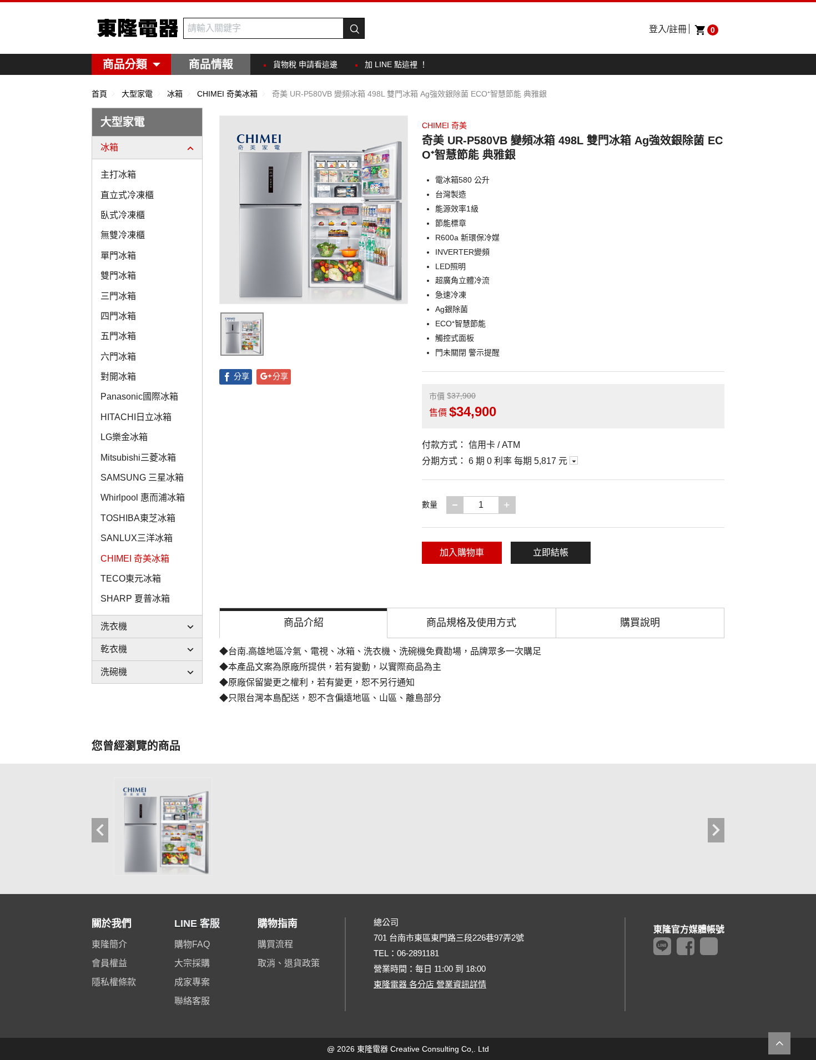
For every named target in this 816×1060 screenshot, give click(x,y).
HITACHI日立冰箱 (136, 417)
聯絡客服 (192, 1001)
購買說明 (640, 622)
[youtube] (709, 946)
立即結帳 (550, 552)
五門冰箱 (118, 336)
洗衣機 (113, 626)
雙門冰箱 (118, 275)
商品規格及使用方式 (471, 622)
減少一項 (463, 504)
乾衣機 (113, 649)
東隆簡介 (109, 944)
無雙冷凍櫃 (122, 235)
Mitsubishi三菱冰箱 (138, 457)
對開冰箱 (118, 376)
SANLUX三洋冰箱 (136, 538)
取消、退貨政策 (289, 963)
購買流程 (275, 944)
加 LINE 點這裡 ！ (396, 64)
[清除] (337, 28)
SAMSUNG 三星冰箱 (142, 477)
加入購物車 (462, 552)
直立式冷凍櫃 (127, 195)
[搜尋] (353, 28)
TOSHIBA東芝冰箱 (137, 518)
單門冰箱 (118, 255)
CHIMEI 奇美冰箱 (134, 558)
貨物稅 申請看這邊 (305, 64)
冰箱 (109, 147)
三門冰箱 (118, 296)
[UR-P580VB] (242, 334)
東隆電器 (137, 28)
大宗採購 (192, 963)
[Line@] (662, 946)
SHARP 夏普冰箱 (135, 598)
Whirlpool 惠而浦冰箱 (142, 497)
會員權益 (109, 963)
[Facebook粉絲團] (685, 946)
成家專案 (192, 982)
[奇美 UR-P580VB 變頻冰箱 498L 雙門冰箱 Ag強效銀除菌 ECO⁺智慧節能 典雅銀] (162, 826)
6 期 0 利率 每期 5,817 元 (519, 461)
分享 (241, 376)
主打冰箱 (118, 174)
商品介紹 (304, 622)
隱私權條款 (114, 982)
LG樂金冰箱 (124, 437)
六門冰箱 (118, 356)
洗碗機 (113, 672)
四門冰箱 (118, 316)
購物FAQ (192, 944)
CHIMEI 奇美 (444, 125)
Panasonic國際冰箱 (139, 396)
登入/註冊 (668, 29)
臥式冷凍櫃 (122, 215)
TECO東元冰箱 (130, 578)
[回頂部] (779, 1043)
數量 (429, 504)
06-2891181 (418, 953)
